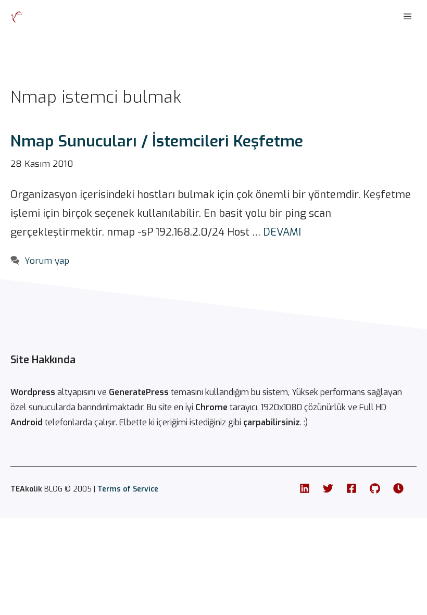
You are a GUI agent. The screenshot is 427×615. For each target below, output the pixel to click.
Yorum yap (46, 261)
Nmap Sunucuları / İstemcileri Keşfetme (156, 141)
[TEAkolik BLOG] (16, 16)
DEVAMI (282, 232)
